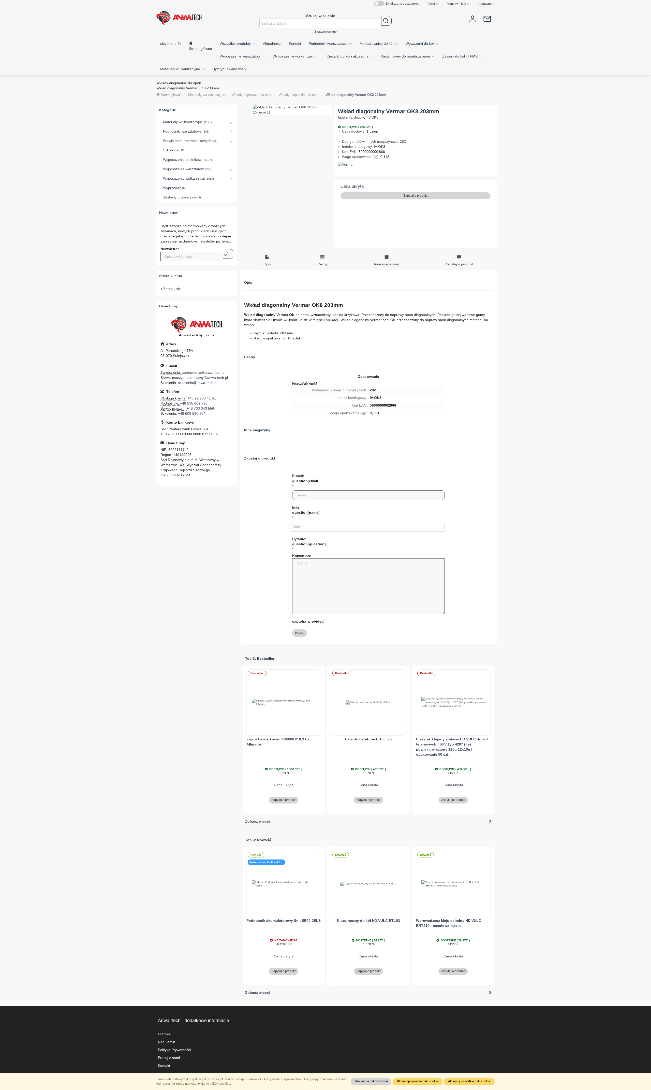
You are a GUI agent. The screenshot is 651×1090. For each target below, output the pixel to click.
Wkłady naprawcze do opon (252, 95)
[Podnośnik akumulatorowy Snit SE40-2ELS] (283, 884)
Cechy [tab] (322, 264)
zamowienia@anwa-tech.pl (203, 372)
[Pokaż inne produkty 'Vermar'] (415, 165)
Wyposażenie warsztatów (240, 56)
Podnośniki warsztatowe (328, 43)
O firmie (164, 1034)
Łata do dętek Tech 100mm (368, 739)
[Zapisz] (228, 254)
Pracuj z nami (169, 1058)
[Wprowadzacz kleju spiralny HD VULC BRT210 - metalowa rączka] (453, 884)
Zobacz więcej (257, 821)
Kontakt (164, 1066)
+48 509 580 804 (191, 413)
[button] (433, 4)
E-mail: (305, 478)
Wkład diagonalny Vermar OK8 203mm (356, 95)
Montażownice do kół (377, 43)
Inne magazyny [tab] (386, 264)
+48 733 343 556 (200, 408)
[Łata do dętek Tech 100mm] (368, 702)
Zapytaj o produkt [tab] (459, 264)
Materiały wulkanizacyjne (180, 69)
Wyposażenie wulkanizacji (294, 56)
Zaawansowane (326, 31)
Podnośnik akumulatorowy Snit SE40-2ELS (283, 921)
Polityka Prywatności (174, 1050)
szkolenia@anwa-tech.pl (197, 383)
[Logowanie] (472, 18)
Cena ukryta (352, 186)
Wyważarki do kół (420, 43)
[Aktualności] (487, 18)
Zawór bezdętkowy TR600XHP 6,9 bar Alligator (278, 741)
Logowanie (485, 3)
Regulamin (166, 1042)
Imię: (306, 509)
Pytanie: (309, 541)
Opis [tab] (267, 264)
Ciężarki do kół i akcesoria (348, 56)
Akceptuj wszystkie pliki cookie (469, 1081)
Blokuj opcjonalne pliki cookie (417, 1081)
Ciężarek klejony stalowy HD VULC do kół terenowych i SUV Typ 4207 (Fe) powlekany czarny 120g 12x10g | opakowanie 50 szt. (452, 746)
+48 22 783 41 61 (201, 398)
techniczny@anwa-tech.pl (207, 378)
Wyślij (299, 633)
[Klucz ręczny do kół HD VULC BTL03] (368, 884)
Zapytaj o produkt (415, 195)
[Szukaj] (386, 21)
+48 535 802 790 (194, 403)
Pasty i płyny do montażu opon (406, 56)
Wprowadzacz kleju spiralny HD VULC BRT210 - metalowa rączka (448, 923)
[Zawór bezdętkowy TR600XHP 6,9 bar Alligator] (283, 702)
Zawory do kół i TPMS (460, 56)
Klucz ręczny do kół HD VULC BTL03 (368, 921)
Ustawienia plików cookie (371, 1081)
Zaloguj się (172, 289)
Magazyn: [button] (456, 3)
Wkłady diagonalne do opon (299, 95)
